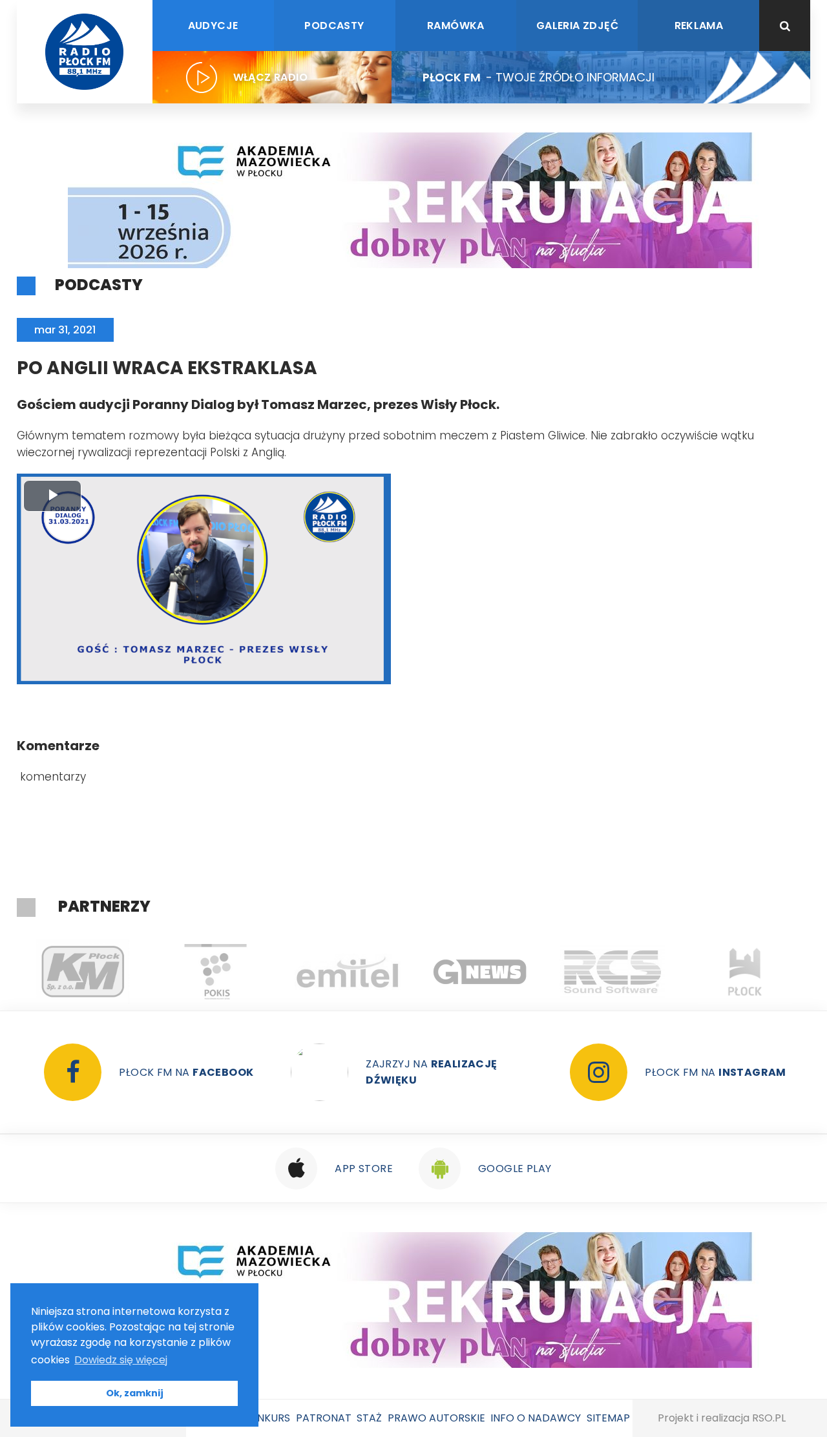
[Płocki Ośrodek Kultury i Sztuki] (84, 971)
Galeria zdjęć (577, 25)
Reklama (699, 25)
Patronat (323, 1418)
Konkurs (266, 1418)
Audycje (213, 25)
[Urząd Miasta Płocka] (614, 971)
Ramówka (456, 25)
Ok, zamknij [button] (134, 1393)
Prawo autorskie (436, 1418)
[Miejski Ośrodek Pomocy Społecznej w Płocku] (746, 971)
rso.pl (769, 1418)
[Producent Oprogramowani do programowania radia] (481, 971)
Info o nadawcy (535, 1418)
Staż (369, 1418)
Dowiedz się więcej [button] (120, 1359)
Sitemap (608, 1418)
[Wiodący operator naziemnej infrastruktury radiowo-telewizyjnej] (217, 971)
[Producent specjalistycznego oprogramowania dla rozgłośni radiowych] (349, 971)
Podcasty (334, 25)
